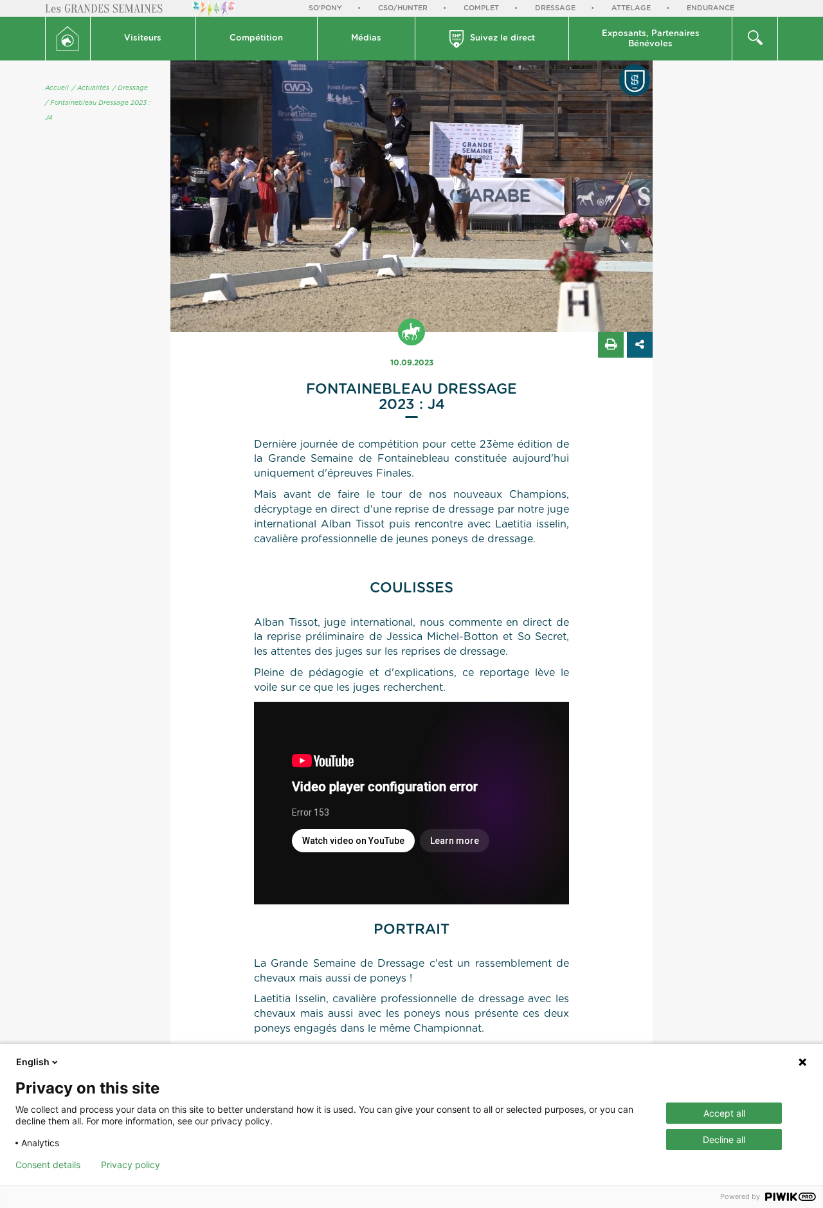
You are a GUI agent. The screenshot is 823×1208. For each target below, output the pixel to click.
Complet (481, 8)
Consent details (47, 1165)
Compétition (256, 38)
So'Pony (325, 8)
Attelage (631, 8)
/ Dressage (130, 88)
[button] (143, 38)
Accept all (724, 1113)
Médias (366, 38)
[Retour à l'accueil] (68, 38)
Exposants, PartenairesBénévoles (651, 39)
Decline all (724, 1139)
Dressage (555, 8)
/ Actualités (90, 88)
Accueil (57, 88)
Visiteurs (142, 38)
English (33, 1061)
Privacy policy (130, 1165)
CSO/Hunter (403, 8)
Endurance (710, 8)
